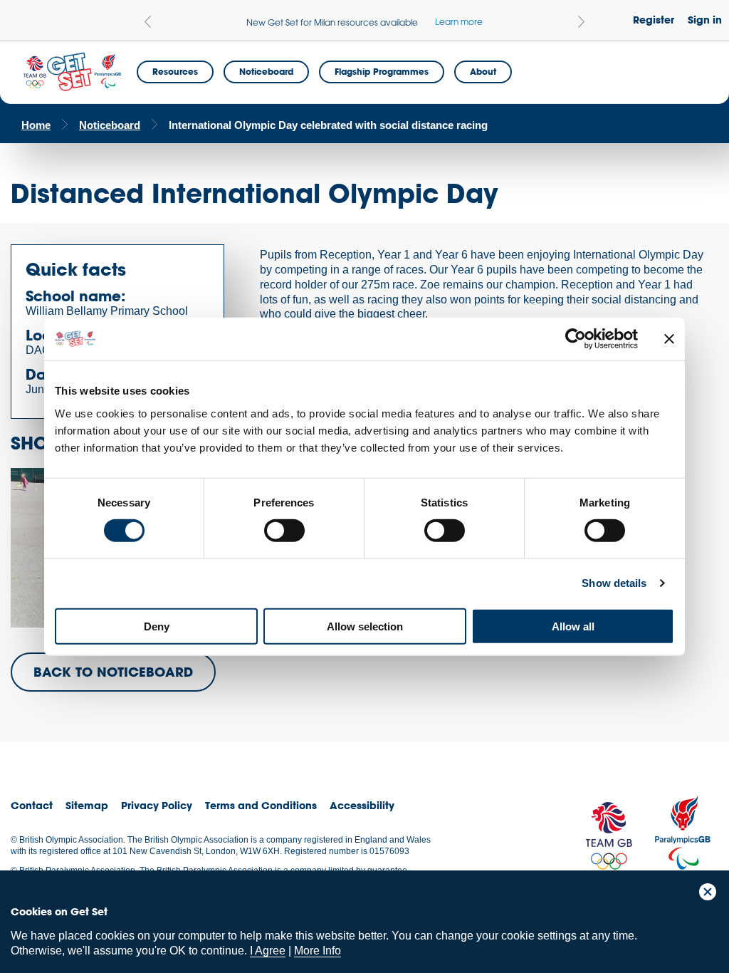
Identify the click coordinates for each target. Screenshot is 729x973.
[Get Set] (71, 72)
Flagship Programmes (382, 71)
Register (653, 19)
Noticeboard (266, 71)
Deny (156, 626)
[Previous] (147, 21)
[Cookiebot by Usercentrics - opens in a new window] (575, 339)
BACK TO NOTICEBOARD (113, 671)
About (483, 71)
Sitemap (86, 805)
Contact (32, 805)
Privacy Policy (156, 805)
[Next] (581, 21)
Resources (175, 71)
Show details (614, 583)
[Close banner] (669, 339)
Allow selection (365, 626)
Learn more (459, 21)
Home (36, 125)
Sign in (705, 19)
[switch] (284, 530)
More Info (317, 951)
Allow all (573, 626)
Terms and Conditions (261, 805)
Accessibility (362, 805)
